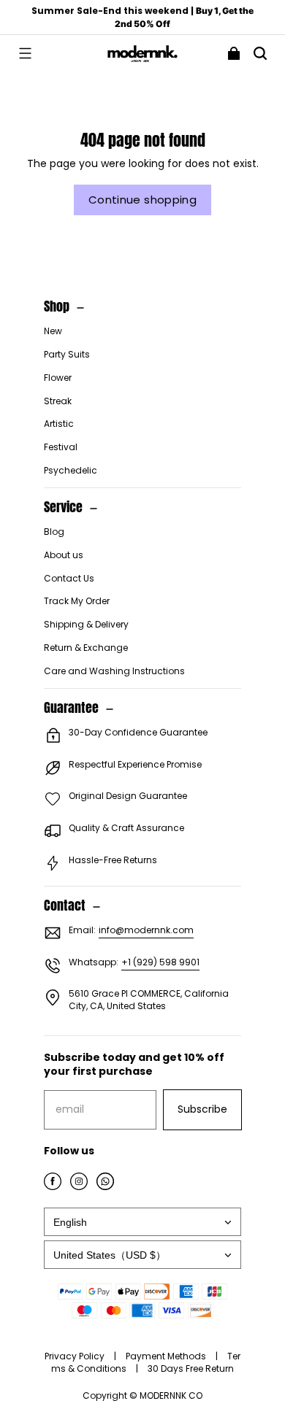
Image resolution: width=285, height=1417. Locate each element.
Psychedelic (70, 470)
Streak (58, 401)
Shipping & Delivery (86, 624)
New (53, 331)
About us (63, 555)
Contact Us (69, 578)
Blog (54, 532)
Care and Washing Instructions (114, 671)
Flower (58, 378)
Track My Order (77, 601)
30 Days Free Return (191, 1368)
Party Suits (67, 354)
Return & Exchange (86, 648)
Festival (60, 447)
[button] (25, 53)
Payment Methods (167, 1356)
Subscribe (202, 1109)
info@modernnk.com (146, 930)
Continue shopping (142, 199)
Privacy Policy (76, 1356)
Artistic (59, 424)
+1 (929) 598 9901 (160, 962)
